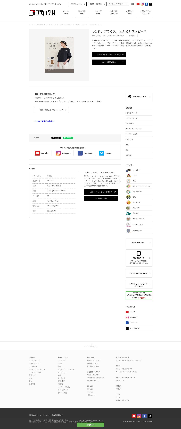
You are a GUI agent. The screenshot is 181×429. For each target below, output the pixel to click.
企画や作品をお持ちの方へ (96, 378)
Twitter (108, 153)
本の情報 (82, 12)
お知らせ (130, 12)
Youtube (44, 153)
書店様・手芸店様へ (96, 4)
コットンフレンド (131, 118)
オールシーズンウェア (64, 24)
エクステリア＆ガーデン (134, 129)
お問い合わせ (145, 12)
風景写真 (129, 155)
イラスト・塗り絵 (64, 387)
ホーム (66, 12)
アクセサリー (62, 372)
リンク (118, 397)
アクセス (90, 392)
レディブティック (131, 113)
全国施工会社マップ (122, 400)
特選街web (90, 425)
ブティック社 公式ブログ (124, 369)
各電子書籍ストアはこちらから (51, 110)
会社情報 (114, 12)
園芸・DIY (61, 381)
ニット (60, 363)
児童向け (61, 384)
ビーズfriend (130, 123)
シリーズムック (63, 390)
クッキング (61, 378)
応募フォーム (120, 380)
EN (132, 4)
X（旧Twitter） (135, 328)
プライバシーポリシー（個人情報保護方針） (51, 415)
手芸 (59, 366)
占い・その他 (62, 393)
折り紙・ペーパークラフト (67, 369)
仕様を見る (132, 35)
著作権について (33, 415)
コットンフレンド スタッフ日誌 (126, 372)
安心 (127, 150)
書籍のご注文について (94, 360)
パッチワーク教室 (131, 134)
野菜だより (129, 139)
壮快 (127, 145)
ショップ (98, 12)
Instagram (66, 153)
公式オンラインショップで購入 (109, 55)
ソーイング (50, 24)
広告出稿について (93, 381)
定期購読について (76, 4)
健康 (59, 375)
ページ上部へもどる (90, 346)
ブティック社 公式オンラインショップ (128, 360)
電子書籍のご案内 (93, 366)
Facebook (88, 153)
